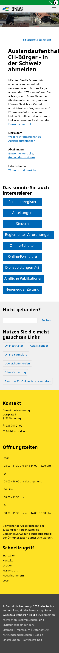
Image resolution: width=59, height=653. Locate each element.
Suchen (46, 320)
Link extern (15, 133)
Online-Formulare (22, 256)
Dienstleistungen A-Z (22, 267)
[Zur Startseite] (13, 8)
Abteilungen (16, 149)
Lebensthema (17, 166)
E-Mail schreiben (16, 431)
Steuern (22, 223)
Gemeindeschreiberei (21, 157)
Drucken (8, 565)
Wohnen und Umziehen (23, 170)
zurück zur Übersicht (38, 40)
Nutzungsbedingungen (18, 625)
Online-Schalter (22, 245)
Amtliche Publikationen (23, 278)
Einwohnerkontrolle (20, 124)
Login (6, 580)
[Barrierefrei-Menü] (55, 2)
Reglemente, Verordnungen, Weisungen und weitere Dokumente (28, 241)
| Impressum (21, 630)
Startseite (9, 555)
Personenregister (22, 201)
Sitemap (8, 630)
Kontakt (8, 560)
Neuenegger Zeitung (22, 289)
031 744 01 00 (14, 425)
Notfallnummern (13, 575)
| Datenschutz (39, 630)
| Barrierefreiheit (31, 640)
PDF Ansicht (10, 570)
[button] (53, 8)
